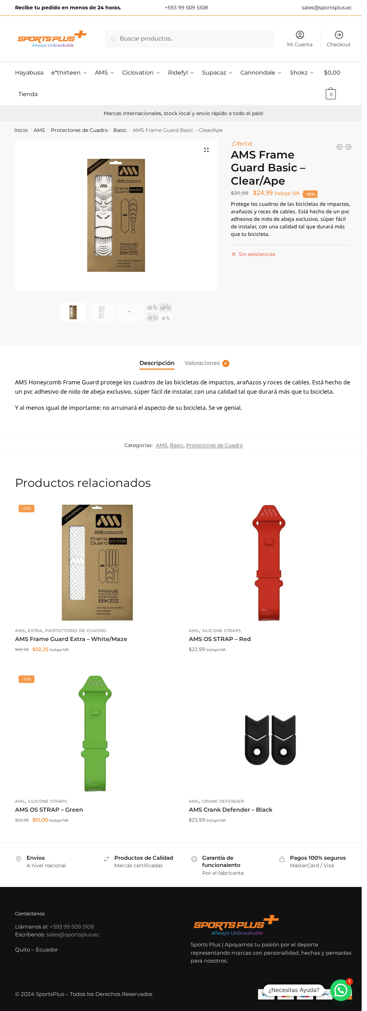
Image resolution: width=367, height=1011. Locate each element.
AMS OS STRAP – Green (49, 809)
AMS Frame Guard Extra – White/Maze (71, 639)
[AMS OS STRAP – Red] (270, 562)
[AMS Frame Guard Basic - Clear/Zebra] (339, 147)
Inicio (21, 130)
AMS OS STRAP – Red (220, 639)
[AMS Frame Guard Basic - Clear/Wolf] (348, 147)
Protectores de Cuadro (79, 130)
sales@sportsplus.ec (326, 7)
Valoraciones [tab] (202, 363)
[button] (206, 150)
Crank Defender (223, 801)
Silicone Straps (222, 630)
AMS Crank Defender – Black (230, 809)
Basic (120, 130)
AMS (39, 130)
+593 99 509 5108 (185, 7)
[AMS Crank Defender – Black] (270, 733)
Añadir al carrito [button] (96, 663)
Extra (35, 630)
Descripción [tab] (157, 363)
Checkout (339, 44)
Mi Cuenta (300, 44)
